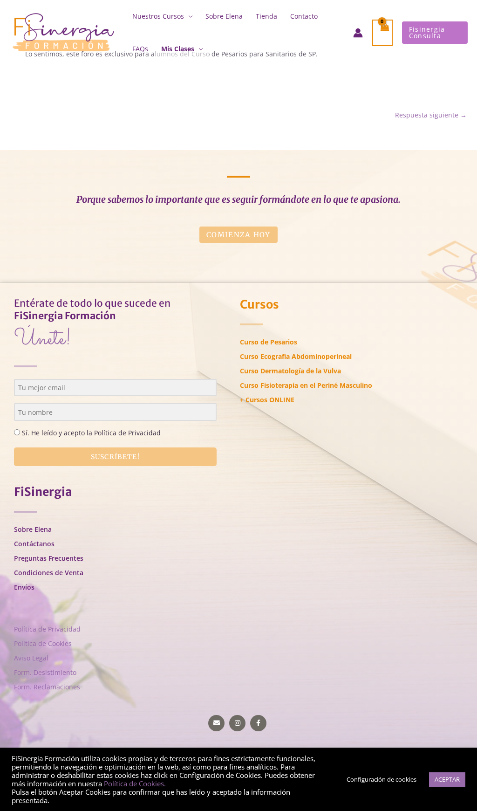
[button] (435, 32)
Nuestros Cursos (158, 16)
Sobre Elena (224, 16)
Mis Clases (177, 48)
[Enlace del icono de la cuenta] (358, 33)
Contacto (304, 16)
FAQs (140, 48)
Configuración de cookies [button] (381, 779)
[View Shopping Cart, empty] (382, 33)
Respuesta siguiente (431, 114)
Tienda (266, 16)
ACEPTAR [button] (447, 779)
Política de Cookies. (135, 783)
